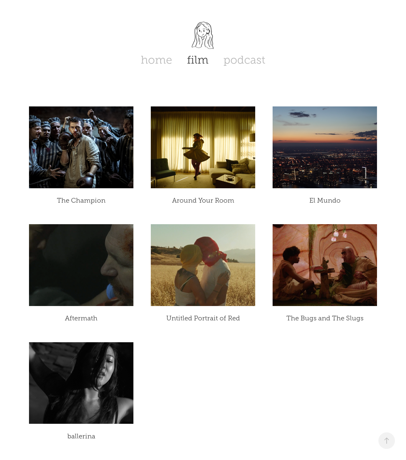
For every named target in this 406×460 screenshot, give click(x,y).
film (198, 60)
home (156, 60)
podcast (244, 60)
